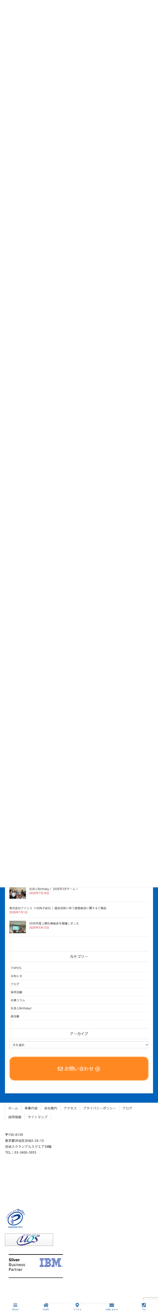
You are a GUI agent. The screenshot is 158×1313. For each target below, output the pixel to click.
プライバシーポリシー (99, 1108)
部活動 (15, 1016)
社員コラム (18, 1000)
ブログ (15, 984)
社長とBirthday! (21, 1008)
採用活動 (16, 992)
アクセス (70, 1108)
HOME (46, 1309)
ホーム (13, 1108)
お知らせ (16, 976)
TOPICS (16, 968)
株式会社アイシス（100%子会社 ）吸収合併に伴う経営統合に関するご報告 (57, 908)
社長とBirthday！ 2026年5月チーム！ (53, 889)
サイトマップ (38, 1117)
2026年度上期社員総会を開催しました (54, 923)
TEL (144, 1309)
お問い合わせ (112, 1309)
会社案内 (50, 1108)
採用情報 (14, 1117)
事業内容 (31, 1108)
